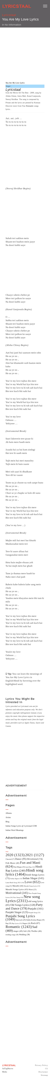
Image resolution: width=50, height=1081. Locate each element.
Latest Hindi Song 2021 (15, 882)
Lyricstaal (9, 15)
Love (32, 882)
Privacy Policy (41, 1065)
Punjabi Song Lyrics (20, 917)
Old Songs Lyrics (22, 904)
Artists (8, 817)
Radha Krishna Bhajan (35, 920)
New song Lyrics (23, 898)
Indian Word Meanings (14, 830)
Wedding (24, 934)
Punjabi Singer (17, 912)
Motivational (17, 893)
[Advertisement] (25, 54)
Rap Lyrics (17, 923)
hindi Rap (30, 867)
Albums (9, 813)
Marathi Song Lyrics (32, 886)
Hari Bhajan (19, 867)
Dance (20, 859)
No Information (13, 24)
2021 (34, 855)
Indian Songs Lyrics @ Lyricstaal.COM (21, 826)
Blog (7, 822)
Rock (35, 923)
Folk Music (12, 863)
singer (18, 931)
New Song (18, 897)
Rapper (26, 923)
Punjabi (35, 908)
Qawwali (21, 920)
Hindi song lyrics (24, 872)
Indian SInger (33, 878)
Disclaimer (43, 1072)
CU (46, 1069)
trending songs (12, 935)
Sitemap (44, 1075)
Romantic (30, 106)
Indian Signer (16, 878)
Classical (10, 859)
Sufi (27, 931)
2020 (15, 855)
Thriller (36, 931)
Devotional (35, 859)
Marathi (17, 886)
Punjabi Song (34, 912)
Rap (8, 923)
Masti (32, 890)
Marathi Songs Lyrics (17, 889)
